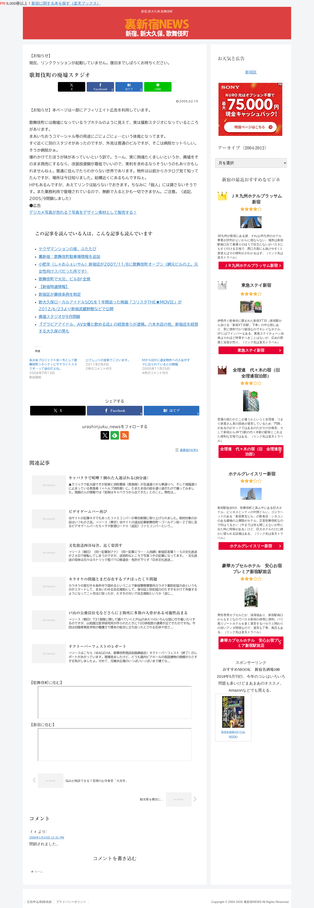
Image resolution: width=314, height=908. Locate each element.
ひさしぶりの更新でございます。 (108, 360)
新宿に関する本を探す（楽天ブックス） (66, 3)
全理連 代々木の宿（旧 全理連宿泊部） (251, 451)
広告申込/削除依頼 (39, 902)
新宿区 (251, 72)
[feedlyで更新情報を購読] (114, 435)
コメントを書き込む (115, 858)
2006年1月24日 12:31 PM (46, 837)
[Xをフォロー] (105, 435)
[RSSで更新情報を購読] (124, 435)
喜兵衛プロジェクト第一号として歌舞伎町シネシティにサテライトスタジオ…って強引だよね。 (53, 364)
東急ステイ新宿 (251, 350)
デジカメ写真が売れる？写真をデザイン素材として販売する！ (83, 212)
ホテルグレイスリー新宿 (251, 546)
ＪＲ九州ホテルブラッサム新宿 (251, 265)
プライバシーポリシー (71, 902)
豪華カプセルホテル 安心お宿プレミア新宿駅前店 (251, 643)
